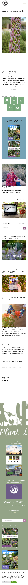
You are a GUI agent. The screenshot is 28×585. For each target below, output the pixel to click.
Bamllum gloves (14, 333)
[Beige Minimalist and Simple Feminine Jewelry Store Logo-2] (14, 491)
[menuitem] (24, 3)
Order (4, 526)
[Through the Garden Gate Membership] (14, 450)
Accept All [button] (14, 581)
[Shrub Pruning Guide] (14, 470)
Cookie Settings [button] (6, 581)
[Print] (11, 3)
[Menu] (24, 3)
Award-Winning (10, 548)
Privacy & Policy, (6, 361)
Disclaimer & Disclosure (17, 361)
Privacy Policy (14, 89)
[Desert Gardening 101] (14, 460)
